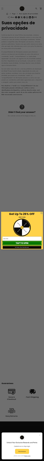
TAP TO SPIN (22, 243)
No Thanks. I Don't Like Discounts (22, 247)
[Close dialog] (41, 213)
